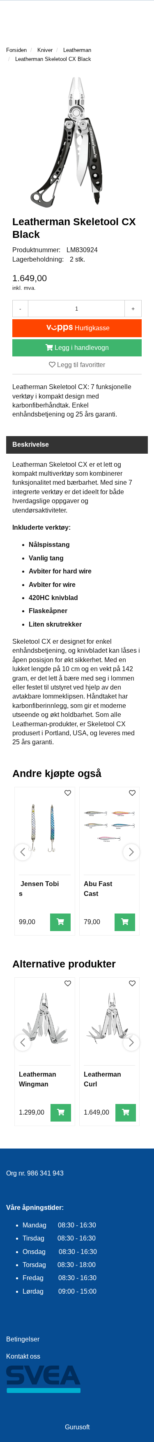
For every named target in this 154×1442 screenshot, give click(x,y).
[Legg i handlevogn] (60, 922)
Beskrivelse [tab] (30, 444)
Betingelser (22, 1339)
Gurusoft (77, 1427)
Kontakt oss (23, 1356)
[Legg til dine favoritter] (68, 793)
